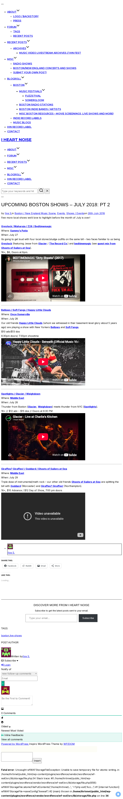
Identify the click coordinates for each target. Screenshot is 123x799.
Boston (19, 85)
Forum (11, 27)
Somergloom (34, 100)
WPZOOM (69, 743)
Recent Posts (23, 36)
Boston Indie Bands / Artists (40, 109)
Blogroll (14, 78)
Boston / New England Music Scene (35, 213)
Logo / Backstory (26, 16)
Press (17, 20)
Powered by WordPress (15, 743)
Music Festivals (30, 91)
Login (7, 664)
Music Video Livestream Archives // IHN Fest (50, 52)
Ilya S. (8, 213)
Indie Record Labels (27, 118)
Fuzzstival (33, 95)
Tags (16, 31)
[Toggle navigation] (2, 4)
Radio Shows (22, 63)
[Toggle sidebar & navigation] (2, 196)
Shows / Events (75, 213)
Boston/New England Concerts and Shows (44, 68)
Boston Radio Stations (36, 104)
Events (61, 213)
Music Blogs (22, 122)
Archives (19, 48)
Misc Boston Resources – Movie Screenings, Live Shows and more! (66, 113)
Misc (10, 59)
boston (5, 635)
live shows (16, 635)
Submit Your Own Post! (30, 72)
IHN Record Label (19, 127)
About (11, 11)
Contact (13, 131)
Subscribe (88, 618)
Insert (37, 760)
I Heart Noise (16, 139)
